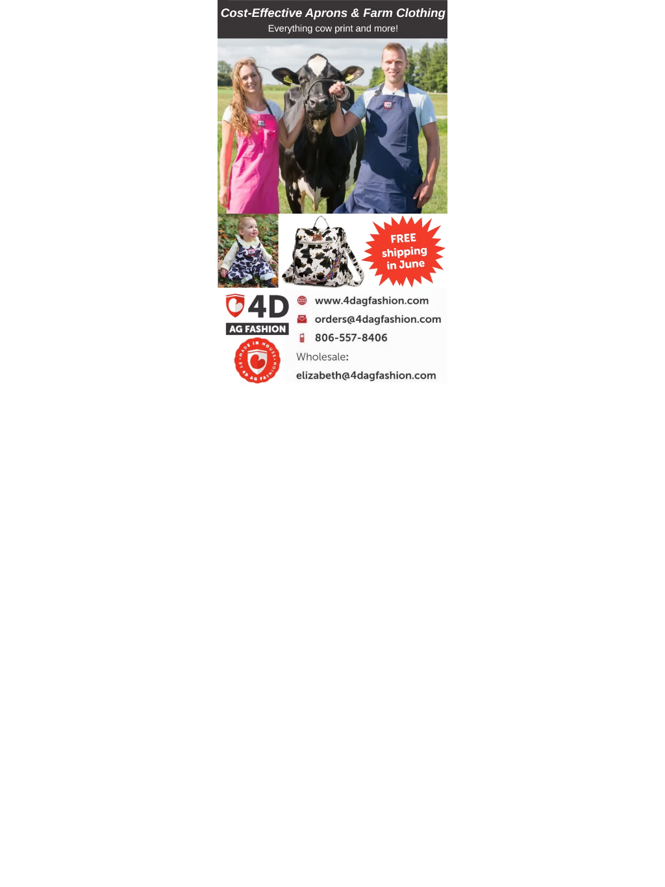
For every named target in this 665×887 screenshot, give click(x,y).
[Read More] (361, 299)
